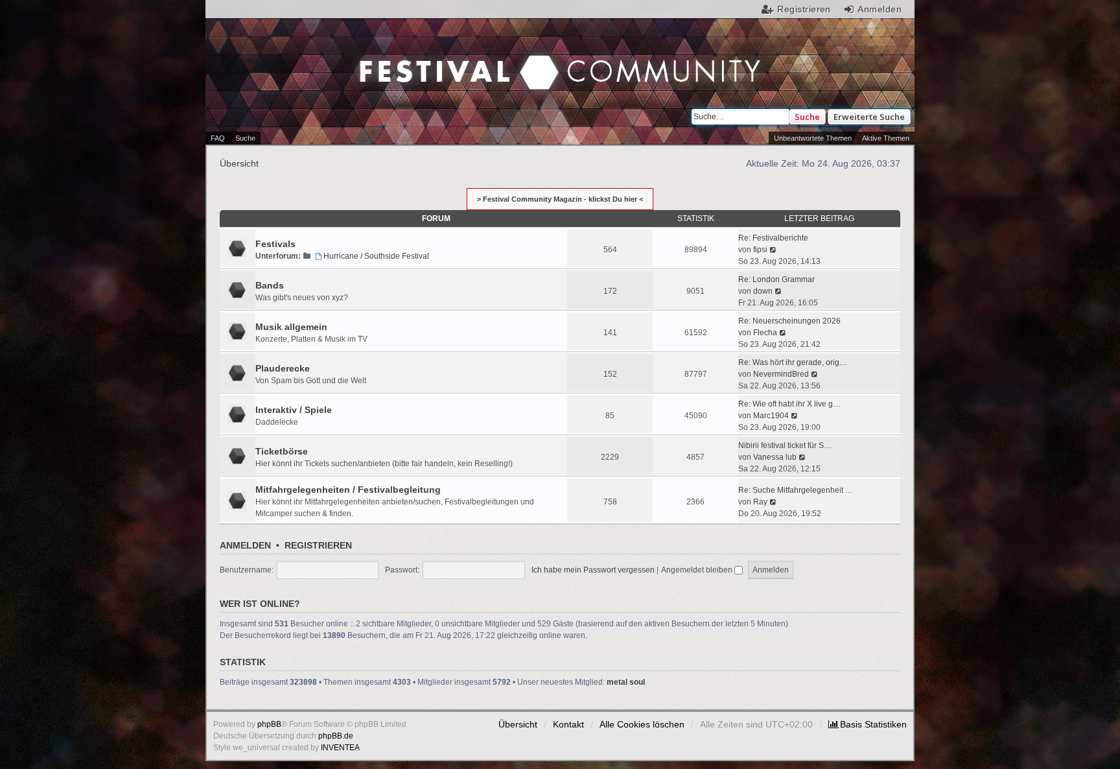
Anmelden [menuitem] (880, 9)
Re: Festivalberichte (773, 238)
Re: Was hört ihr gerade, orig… (792, 362)
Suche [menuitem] (245, 138)
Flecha (765, 332)
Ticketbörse (281, 451)
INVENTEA (340, 747)
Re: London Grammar (776, 279)
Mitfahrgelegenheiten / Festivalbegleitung (348, 489)
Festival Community (450, 59)
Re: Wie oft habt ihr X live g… (789, 403)
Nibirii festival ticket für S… (785, 445)
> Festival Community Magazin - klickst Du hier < (560, 199)
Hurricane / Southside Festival (376, 256)
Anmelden (245, 545)
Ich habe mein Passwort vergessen (593, 569)
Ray (760, 501)
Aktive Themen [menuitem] (885, 138)
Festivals (275, 244)
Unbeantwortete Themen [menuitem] (813, 138)
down (763, 291)
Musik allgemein (291, 327)
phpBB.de (335, 735)
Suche (807, 117)
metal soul (626, 682)
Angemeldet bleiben (697, 569)
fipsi (760, 249)
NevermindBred (781, 374)
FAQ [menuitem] (218, 138)
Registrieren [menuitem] (804, 9)
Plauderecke (282, 368)
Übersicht (517, 724)
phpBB (269, 724)
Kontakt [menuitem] (568, 724)
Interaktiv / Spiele (293, 410)
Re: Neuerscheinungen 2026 (789, 320)
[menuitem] (867, 724)
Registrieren (318, 545)
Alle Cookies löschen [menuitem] (642, 724)
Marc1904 (771, 415)
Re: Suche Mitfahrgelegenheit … (795, 490)
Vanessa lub (775, 457)
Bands (269, 285)
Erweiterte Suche (869, 117)
